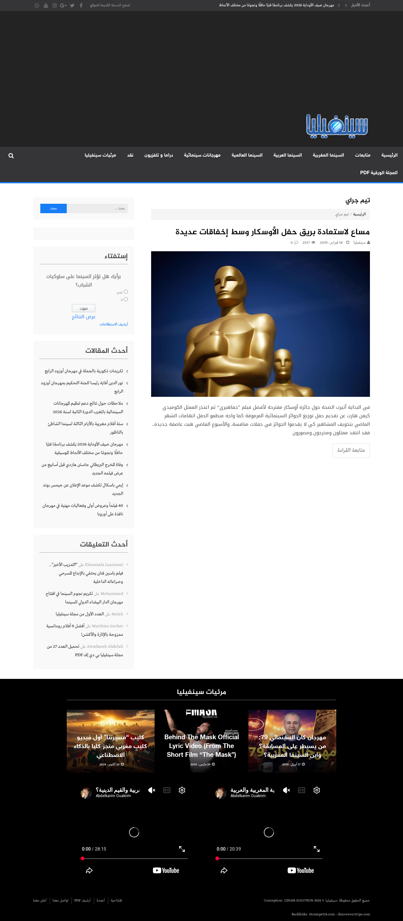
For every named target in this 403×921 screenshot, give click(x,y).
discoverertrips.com (354, 914)
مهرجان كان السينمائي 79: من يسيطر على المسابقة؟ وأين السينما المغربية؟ (292, 746)
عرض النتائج (84, 316)
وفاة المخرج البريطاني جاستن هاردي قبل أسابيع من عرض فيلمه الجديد (82, 469)
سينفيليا (360, 242)
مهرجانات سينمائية (202, 155)
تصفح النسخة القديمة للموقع (110, 5)
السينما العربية (288, 155)
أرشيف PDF (82, 900)
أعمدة (101, 900)
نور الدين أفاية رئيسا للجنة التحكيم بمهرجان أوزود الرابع (82, 387)
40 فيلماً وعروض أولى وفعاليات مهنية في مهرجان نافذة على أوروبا (83, 510)
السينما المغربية (328, 155)
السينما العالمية (247, 155)
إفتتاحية (116, 900)
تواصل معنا (60, 900)
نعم (120, 292)
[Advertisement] (201, 66)
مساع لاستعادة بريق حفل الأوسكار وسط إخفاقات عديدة (273, 232)
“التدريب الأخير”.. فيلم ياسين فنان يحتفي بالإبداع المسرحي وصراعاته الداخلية (86, 573)
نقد (130, 155)
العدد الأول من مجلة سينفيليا (80, 614)
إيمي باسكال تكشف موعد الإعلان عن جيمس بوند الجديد (83, 489)
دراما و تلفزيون (159, 155)
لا (122, 300)
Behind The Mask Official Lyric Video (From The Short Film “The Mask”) (201, 746)
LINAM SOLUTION (298, 900)
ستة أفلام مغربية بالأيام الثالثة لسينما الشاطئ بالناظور (85, 428)
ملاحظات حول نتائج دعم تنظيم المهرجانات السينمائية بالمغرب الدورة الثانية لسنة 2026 (88, 408)
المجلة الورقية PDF (379, 173)
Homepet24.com (322, 914)
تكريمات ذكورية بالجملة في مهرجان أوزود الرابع (84, 371)
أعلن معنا (40, 900)
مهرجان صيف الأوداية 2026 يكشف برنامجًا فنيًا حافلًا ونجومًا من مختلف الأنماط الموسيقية (276, 7)
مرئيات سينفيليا (100, 155)
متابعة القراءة (351, 450)
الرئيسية (390, 155)
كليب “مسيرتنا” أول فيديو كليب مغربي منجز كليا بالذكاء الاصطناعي (110, 746)
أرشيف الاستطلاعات (113, 324)
